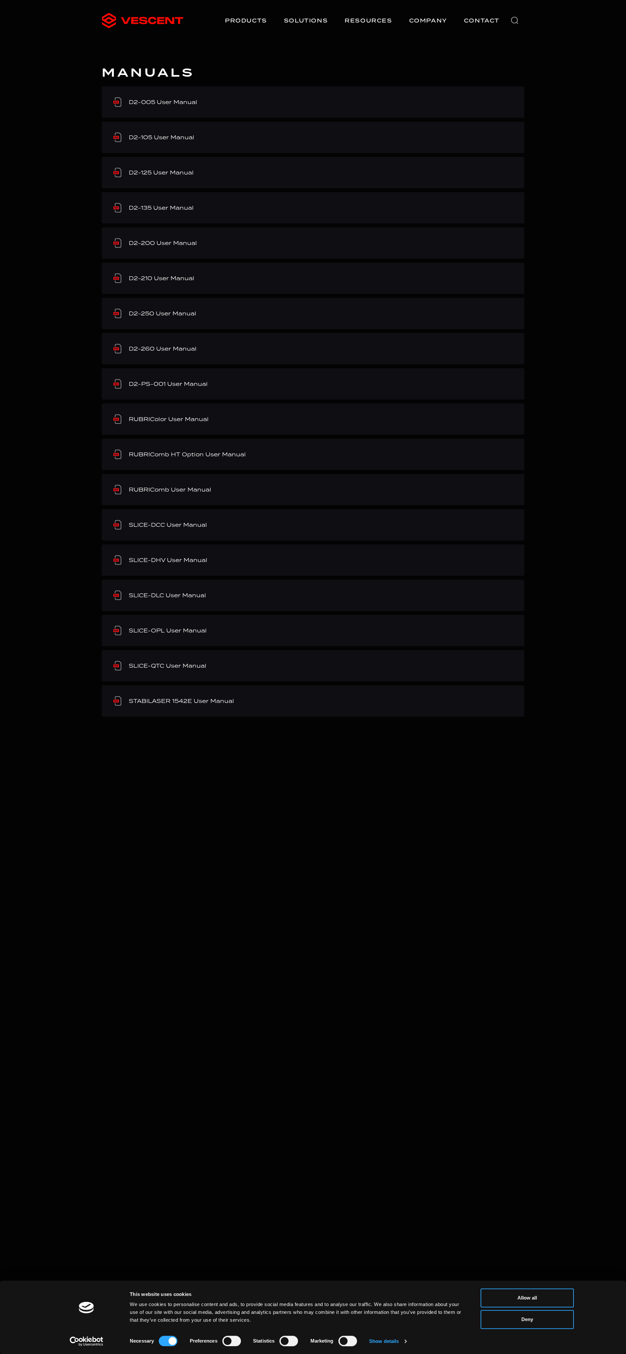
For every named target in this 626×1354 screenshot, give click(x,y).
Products (246, 20)
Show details (384, 1341)
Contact (481, 20)
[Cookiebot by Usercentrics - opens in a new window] (86, 1341)
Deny (527, 1319)
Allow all (527, 1298)
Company (428, 20)
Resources (368, 20)
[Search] (515, 20)
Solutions (306, 20)
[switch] (231, 1341)
